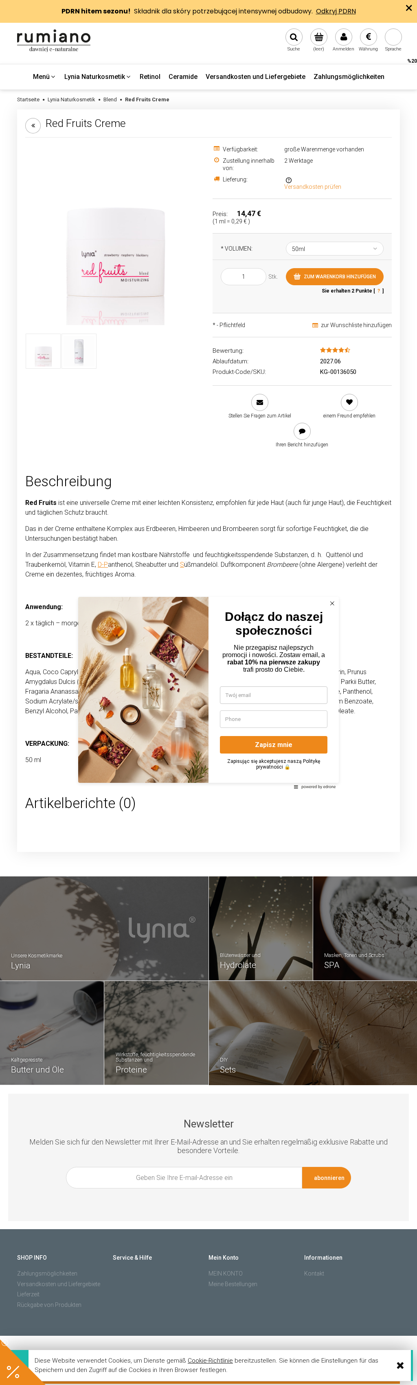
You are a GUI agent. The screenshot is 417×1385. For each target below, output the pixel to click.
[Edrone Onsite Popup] (208, 692)
